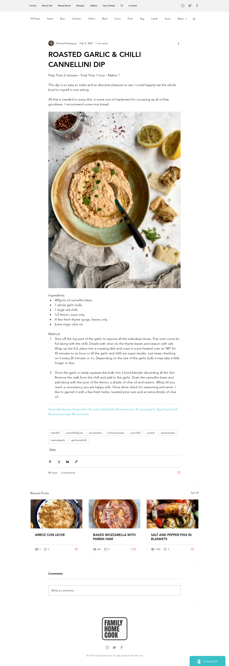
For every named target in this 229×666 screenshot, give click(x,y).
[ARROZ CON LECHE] (56, 513)
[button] (194, 18)
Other (91, 18)
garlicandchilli (79, 440)
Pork (130, 18)
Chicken (76, 18)
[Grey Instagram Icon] (183, 5)
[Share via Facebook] (50, 461)
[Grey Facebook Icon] (197, 5)
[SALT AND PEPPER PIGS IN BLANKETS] (172, 513)
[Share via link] (76, 461)
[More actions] (178, 43)
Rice (62, 18)
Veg (142, 18)
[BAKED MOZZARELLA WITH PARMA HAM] (114, 513)
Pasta (50, 18)
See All (195, 492)
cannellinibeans (74, 432)
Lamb (154, 18)
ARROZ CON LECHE (50, 535)
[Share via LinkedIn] (67, 461)
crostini (151, 432)
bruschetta (95, 432)
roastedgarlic (58, 440)
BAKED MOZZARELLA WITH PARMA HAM (114, 537)
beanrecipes (168, 432)
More (181, 18)
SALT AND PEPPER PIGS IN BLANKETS (171, 537)
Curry (117, 18)
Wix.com (138, 655)
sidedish (55, 432)
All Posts (35, 18)
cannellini (135, 432)
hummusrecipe (116, 432)
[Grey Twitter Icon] (190, 5)
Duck (167, 18)
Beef (104, 18)
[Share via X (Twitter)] (58, 461)
